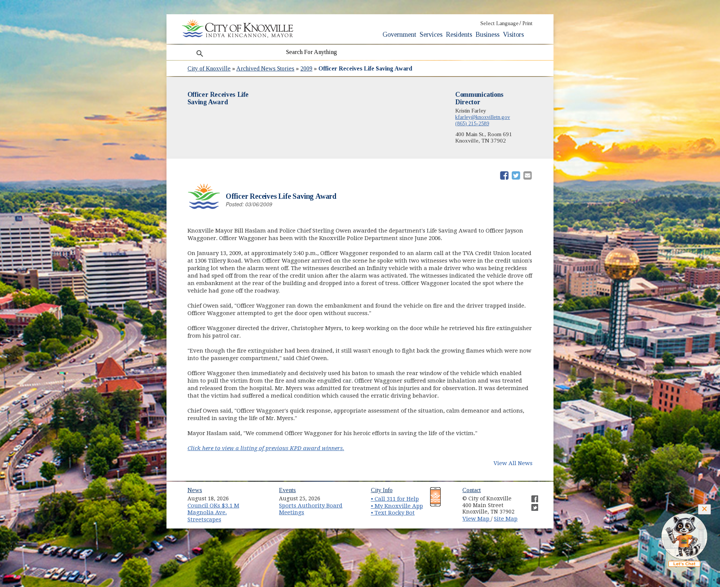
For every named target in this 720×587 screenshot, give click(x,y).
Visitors (513, 34)
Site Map (506, 518)
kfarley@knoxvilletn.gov (482, 117)
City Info (382, 490)
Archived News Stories (265, 68)
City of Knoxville (209, 68)
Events (287, 490)
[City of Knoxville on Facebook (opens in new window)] (531, 495)
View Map (476, 518)
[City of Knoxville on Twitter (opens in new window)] (531, 504)
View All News (513, 463)
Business (488, 34)
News (195, 490)
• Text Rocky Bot (393, 512)
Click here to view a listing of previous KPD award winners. (266, 448)
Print (527, 23)
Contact (471, 490)
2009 (306, 68)
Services (431, 34)
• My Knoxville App (397, 506)
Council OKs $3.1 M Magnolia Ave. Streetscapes (213, 512)
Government (399, 34)
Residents (459, 34)
